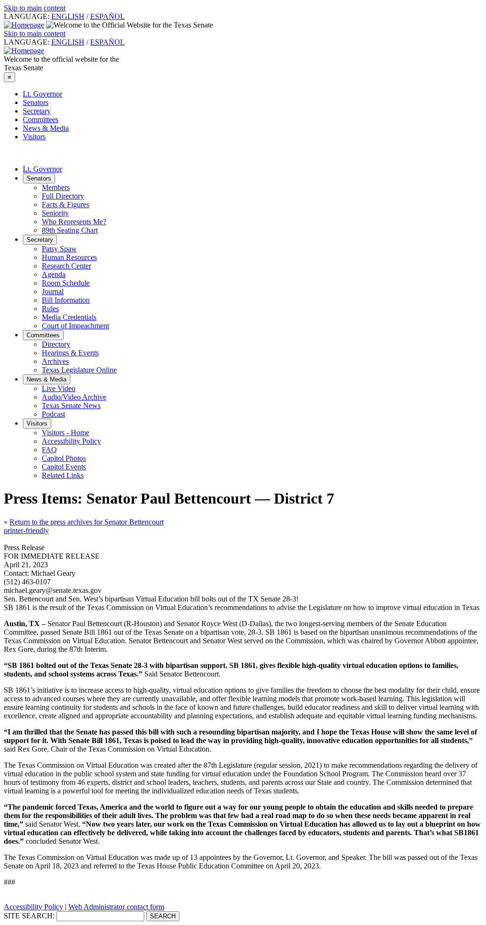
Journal (53, 291)
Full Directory (63, 196)
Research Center (66, 266)
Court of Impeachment (75, 326)
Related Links (63, 475)
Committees (40, 119)
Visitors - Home (65, 433)
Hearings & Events (70, 353)
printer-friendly (26, 530)
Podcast (53, 414)
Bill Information (66, 300)
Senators (35, 102)
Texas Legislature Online (79, 370)
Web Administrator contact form (116, 907)
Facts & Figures (65, 204)
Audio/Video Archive (74, 397)
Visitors (34, 137)
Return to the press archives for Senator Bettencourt (86, 522)
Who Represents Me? (74, 222)
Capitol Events (64, 467)
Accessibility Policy (71, 441)
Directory (56, 344)
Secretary (37, 111)
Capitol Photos (64, 458)
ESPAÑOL (107, 16)
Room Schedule (66, 283)
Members (56, 187)
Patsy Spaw (59, 249)
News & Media (46, 128)
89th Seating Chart (70, 230)
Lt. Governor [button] (42, 169)
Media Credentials (69, 317)
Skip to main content (34, 8)
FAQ (49, 450)
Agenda (53, 274)
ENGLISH (67, 16)
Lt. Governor (42, 94)
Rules (50, 309)
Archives (55, 361)
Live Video (58, 388)
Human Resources (69, 257)
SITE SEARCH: (29, 916)
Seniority (55, 213)
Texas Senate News (71, 405)
